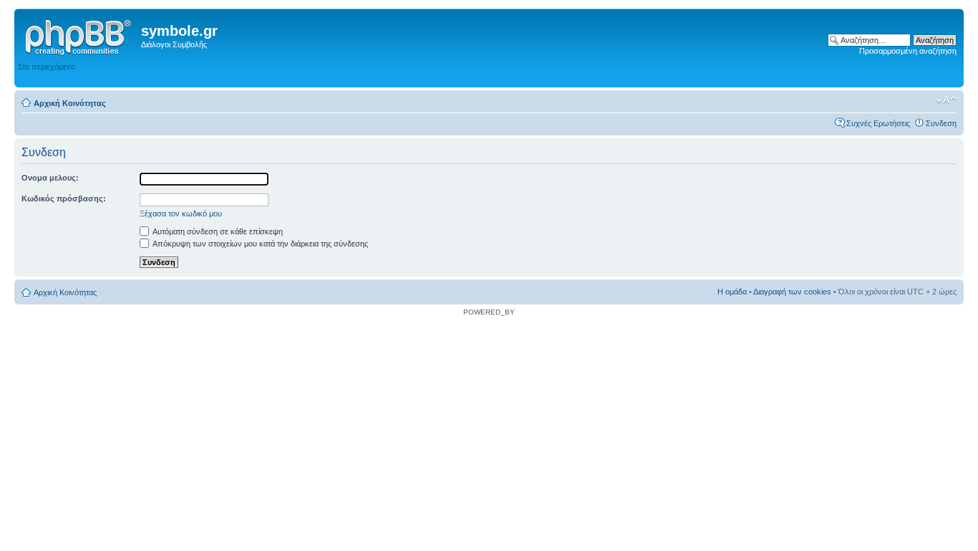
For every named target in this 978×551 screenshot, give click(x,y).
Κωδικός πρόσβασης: (63, 198)
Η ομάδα (732, 291)
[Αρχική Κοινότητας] (79, 35)
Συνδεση (941, 123)
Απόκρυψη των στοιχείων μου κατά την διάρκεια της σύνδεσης (259, 243)
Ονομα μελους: (50, 177)
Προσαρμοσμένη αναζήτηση (908, 51)
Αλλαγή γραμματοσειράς (946, 100)
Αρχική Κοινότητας (70, 103)
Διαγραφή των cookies (792, 291)
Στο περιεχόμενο (46, 66)
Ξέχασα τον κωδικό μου (181, 213)
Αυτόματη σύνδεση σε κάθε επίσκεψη (217, 231)
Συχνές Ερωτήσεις (878, 123)
